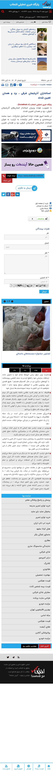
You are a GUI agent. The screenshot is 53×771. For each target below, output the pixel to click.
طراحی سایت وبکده (41, 598)
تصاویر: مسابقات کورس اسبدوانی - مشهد (31, 353)
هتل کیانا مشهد (43, 529)
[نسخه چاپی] (2, 85)
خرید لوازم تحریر (43, 517)
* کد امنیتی (44, 277)
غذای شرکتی (45, 552)
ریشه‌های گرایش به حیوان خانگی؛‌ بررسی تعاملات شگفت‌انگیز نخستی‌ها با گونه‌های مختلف (22, 31)
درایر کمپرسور (44, 557)
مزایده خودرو (44, 604)
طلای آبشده (45, 627)
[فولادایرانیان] (26, 135)
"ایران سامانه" (13, 675)
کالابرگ (47, 563)
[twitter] (3, 194)
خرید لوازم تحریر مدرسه (40, 505)
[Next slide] (5, 301)
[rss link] (18, 657)
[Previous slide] (12, 301)
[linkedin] (17, 194)
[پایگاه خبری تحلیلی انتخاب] (46, 4)
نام (48, 233)
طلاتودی (46, 569)
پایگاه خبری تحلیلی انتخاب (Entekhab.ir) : (34, 104)
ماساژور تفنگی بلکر (42, 534)
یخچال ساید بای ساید (40, 511)
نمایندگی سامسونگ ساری (39, 546)
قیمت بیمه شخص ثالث (40, 586)
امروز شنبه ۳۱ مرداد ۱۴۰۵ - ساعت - (34, 11)
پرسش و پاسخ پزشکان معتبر (37, 500)
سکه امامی (45, 615)
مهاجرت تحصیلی (43, 575)
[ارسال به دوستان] (6, 85)
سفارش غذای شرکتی (41, 592)
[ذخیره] (11, 85)
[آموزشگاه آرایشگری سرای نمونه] (26, 164)
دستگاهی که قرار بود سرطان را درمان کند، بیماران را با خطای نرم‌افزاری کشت (22, 46)
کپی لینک (7, 180)
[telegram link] (13, 657)
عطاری (47, 540)
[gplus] (13, 194)
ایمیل (47, 243)
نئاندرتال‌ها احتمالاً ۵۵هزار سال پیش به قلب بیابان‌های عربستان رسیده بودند (22, 61)
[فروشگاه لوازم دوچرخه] (26, 150)
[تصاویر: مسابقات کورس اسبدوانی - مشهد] (26, 328)
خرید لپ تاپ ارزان (42, 523)
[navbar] (50, 11)
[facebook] (8, 194)
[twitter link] (8, 657)
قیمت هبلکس (44, 580)
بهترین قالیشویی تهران (40, 609)
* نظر (47, 252)
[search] (3, 12)
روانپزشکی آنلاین (42, 632)
